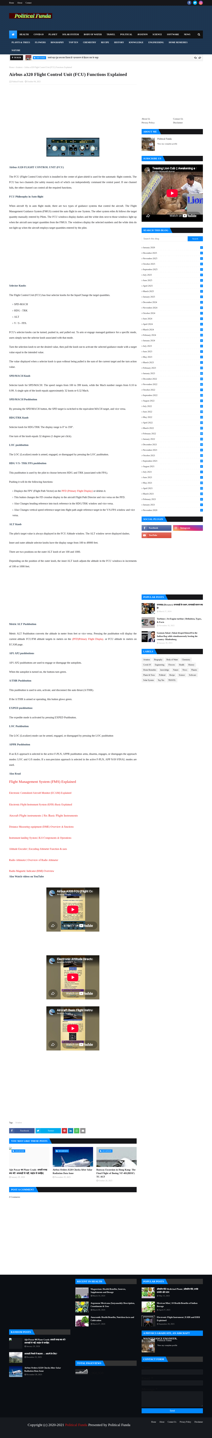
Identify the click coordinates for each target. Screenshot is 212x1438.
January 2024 (172, 340)
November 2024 (172, 307)
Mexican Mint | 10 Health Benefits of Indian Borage (177, 1305)
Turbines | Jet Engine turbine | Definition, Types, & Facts (179, 620)
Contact (28, 3)
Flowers (171, 665)
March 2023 (172, 362)
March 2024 (173, 329)
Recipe (172, 675)
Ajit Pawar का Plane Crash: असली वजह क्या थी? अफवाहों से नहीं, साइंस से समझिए (28, 1172)
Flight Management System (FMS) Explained (42, 782)
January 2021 (172, 504)
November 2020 (172, 510)
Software (192, 675)
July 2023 (172, 346)
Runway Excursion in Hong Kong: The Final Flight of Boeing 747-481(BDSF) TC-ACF (115, 1173)
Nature (175, 670)
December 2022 (173, 379)
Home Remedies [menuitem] (178, 42)
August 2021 (172, 466)
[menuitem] (13, 34)
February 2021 (172, 499)
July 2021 (172, 472)
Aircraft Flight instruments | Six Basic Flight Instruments (43, 815)
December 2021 (173, 444)
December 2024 (172, 302)
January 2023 (173, 373)
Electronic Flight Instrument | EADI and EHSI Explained (178, 1319)
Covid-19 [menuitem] (39, 34)
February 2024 (173, 335)
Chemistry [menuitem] (89, 42)
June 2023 (172, 351)
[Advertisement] (73, 111)
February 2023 (173, 368)
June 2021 (172, 477)
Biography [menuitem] (57, 42)
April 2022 (173, 422)
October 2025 (172, 264)
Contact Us (178, 119)
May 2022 (173, 417)
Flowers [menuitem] (40, 42)
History (191, 665)
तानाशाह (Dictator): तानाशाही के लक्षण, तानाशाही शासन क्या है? (180, 606)
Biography (158, 659)
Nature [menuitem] (16, 50)
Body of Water (172, 659)
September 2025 (172, 269)
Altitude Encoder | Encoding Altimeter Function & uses (38, 849)
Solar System (148, 680)
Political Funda (17, 81)
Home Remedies (149, 670)
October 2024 (172, 313)
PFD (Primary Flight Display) (77, 491)
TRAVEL (172, 680)
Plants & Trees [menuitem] (21, 42)
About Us (146, 119)
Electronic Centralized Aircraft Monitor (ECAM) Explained (40, 792)
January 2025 (172, 296)
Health (181, 665)
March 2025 (172, 291)
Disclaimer (178, 122)
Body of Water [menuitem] (93, 34)
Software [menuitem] (173, 34)
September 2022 (173, 395)
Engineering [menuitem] (156, 42)
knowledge (164, 670)
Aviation (19, 67)
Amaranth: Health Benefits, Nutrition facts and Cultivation (112, 1319)
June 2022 (173, 411)
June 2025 (172, 280)
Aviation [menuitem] (142, 34)
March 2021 (173, 493)
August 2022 (172, 400)
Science (182, 675)
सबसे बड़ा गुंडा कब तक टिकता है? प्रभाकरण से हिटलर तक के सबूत (73, 57)
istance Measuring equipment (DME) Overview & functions (42, 826)
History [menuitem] (119, 42)
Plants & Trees (149, 675)
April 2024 (172, 324)
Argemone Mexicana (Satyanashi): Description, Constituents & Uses (113, 1305)
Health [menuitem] (24, 34)
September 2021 (173, 461)
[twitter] (195, 3)
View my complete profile (167, 144)
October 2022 (172, 390)
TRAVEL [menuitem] (111, 34)
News (185, 670)
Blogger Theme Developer (53, 1433)
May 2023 (172, 357)
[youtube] (156, 535)
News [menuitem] (187, 34)
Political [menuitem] (126, 34)
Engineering (159, 665)
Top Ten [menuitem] (73, 42)
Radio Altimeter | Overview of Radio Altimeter (33, 860)
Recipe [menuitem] (105, 42)
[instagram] (201, 3)
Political (162, 675)
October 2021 (173, 455)
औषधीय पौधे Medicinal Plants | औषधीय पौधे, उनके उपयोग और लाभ (177, 1291)
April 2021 (173, 488)
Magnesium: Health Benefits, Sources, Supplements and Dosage (108, 1291)
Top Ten (161, 680)
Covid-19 (147, 665)
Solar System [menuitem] (70, 34)
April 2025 (172, 286)
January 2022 (173, 439)
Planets (194, 670)
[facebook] (189, 3)
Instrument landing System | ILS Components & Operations (40, 837)
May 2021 (173, 483)
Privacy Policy (148, 122)
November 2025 (172, 258)
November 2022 (173, 384)
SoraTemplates (24, 1433)
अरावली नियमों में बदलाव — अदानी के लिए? (40, 1353)
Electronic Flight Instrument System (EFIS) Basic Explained (40, 804)
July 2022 (172, 406)
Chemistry (186, 659)
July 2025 (172, 275)
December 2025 (172, 253)
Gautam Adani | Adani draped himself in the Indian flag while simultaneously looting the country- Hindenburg (177, 636)
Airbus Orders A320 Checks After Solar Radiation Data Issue (72, 1172)
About (19, 3)
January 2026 (172, 247)
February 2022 (173, 433)
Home (11, 3)
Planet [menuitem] (53, 34)
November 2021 (172, 450)
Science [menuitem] (157, 34)
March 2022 (173, 428)
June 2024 (172, 318)
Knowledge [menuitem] (136, 42)
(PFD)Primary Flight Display (87, 639)
